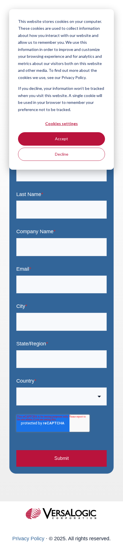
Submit (61, 458)
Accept (61, 138)
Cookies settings (61, 123)
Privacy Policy (28, 538)
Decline (61, 154)
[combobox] (61, 396)
